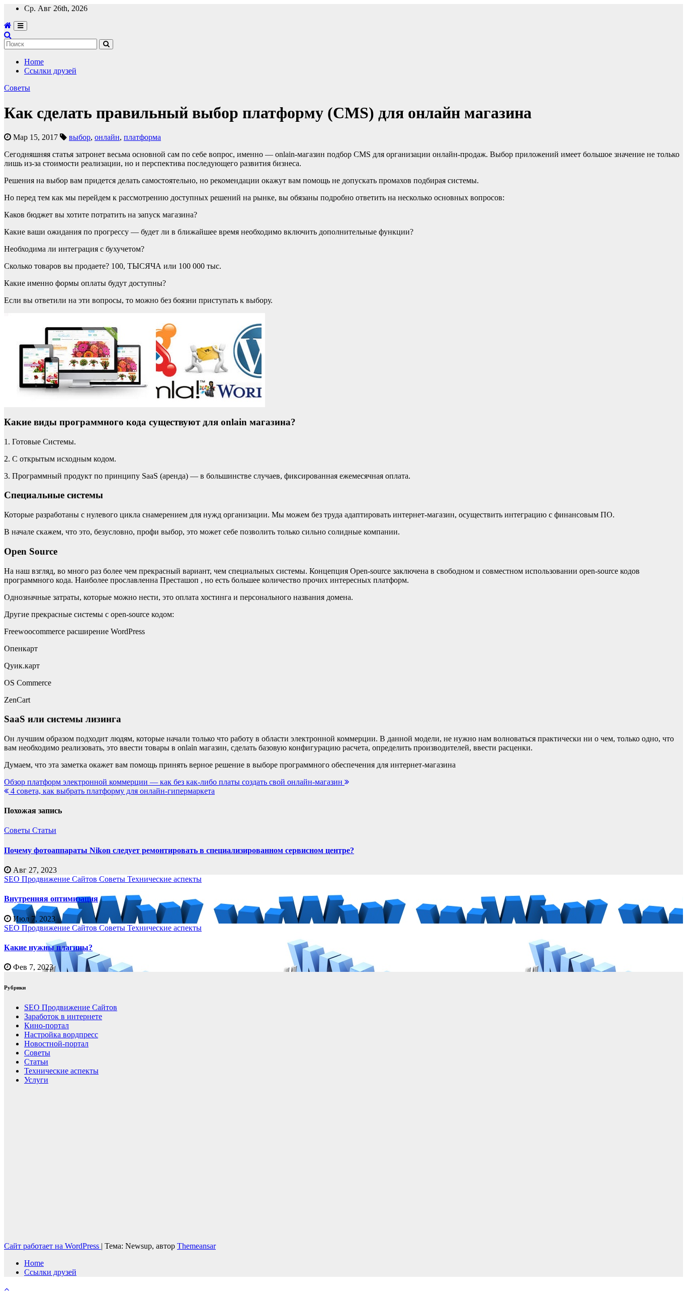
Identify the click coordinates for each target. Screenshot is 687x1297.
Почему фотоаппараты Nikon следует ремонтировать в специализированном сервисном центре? (179, 850)
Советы (17, 88)
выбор (80, 137)
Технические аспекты (164, 879)
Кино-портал (46, 1025)
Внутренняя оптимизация (51, 898)
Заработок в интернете (63, 1016)
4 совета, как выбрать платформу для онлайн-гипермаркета (112, 791)
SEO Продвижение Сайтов (51, 879)
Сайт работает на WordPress (52, 1246)
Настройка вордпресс (61, 1034)
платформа (142, 137)
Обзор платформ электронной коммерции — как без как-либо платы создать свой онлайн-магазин (174, 782)
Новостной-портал (56, 1043)
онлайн (107, 137)
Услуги (36, 1080)
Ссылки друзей (50, 70)
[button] (8, 35)
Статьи (44, 830)
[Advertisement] (306, 1163)
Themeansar (196, 1246)
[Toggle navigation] (20, 26)
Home (34, 61)
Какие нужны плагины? (48, 947)
